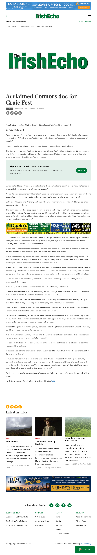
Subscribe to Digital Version (16, 525)
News (58, 517)
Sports (58, 521)
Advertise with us (42, 521)
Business (59, 525)
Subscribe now (85, 22)
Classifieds (39, 525)
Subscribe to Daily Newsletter (17, 517)
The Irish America (62, 534)
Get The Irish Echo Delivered (16, 521)
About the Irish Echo (83, 517)
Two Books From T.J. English (45, 442)
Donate (87, 549)
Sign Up (81, 170)
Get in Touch (40, 517)
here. (53, 381)
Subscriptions (81, 525)
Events (58, 530)
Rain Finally (12, 441)
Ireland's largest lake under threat (75, 439)
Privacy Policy (81, 521)
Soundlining (86, 543)
